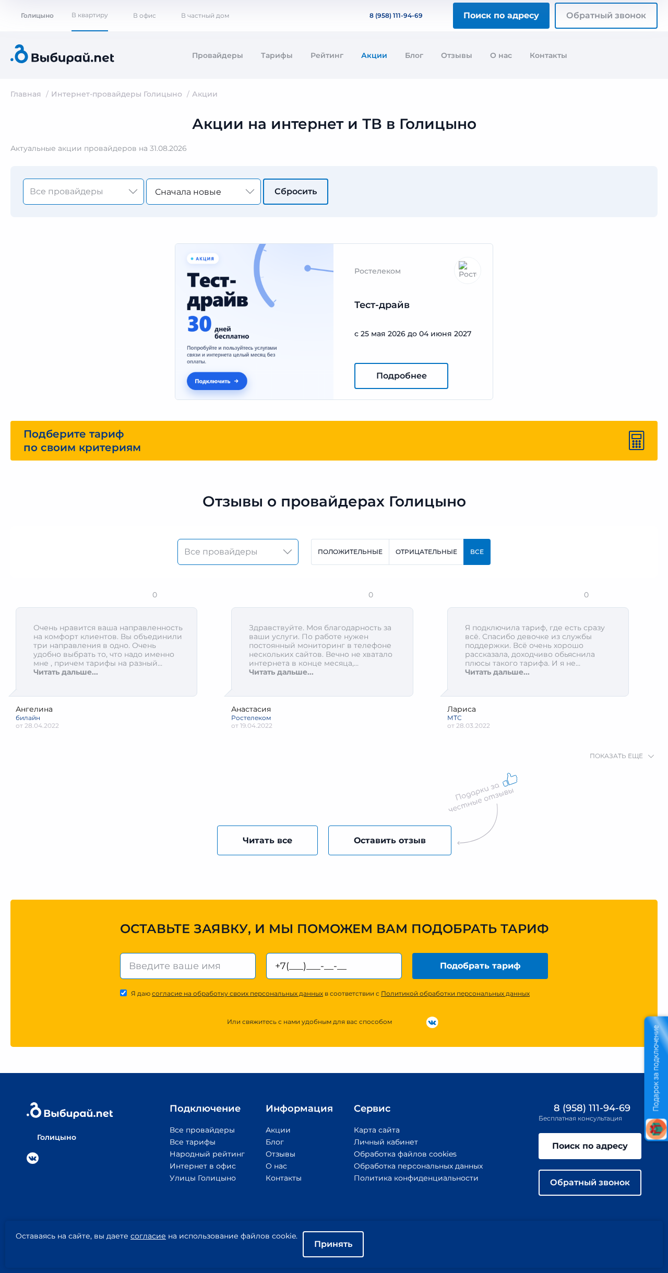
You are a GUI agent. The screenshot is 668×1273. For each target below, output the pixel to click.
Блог (414, 55)
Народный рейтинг (207, 1154)
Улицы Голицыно (203, 1178)
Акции (374, 55)
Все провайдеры (202, 1130)
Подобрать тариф (480, 966)
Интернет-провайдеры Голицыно (116, 94)
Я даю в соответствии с (330, 993)
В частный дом (205, 15)
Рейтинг (327, 55)
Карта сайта (377, 1130)
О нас (501, 55)
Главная (25, 94)
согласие (148, 1236)
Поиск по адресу (501, 15)
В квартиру (89, 15)
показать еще (616, 756)
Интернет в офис (203, 1166)
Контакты (548, 55)
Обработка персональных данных (418, 1166)
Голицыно (37, 15)
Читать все (267, 840)
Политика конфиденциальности (416, 1178)
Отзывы (456, 55)
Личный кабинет (386, 1142)
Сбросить (296, 191)
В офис (144, 15)
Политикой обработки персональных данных (455, 993)
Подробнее (401, 376)
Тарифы (277, 55)
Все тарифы (193, 1142)
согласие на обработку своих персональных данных (237, 993)
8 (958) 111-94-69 (396, 15)
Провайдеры (217, 55)
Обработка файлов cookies (405, 1154)
